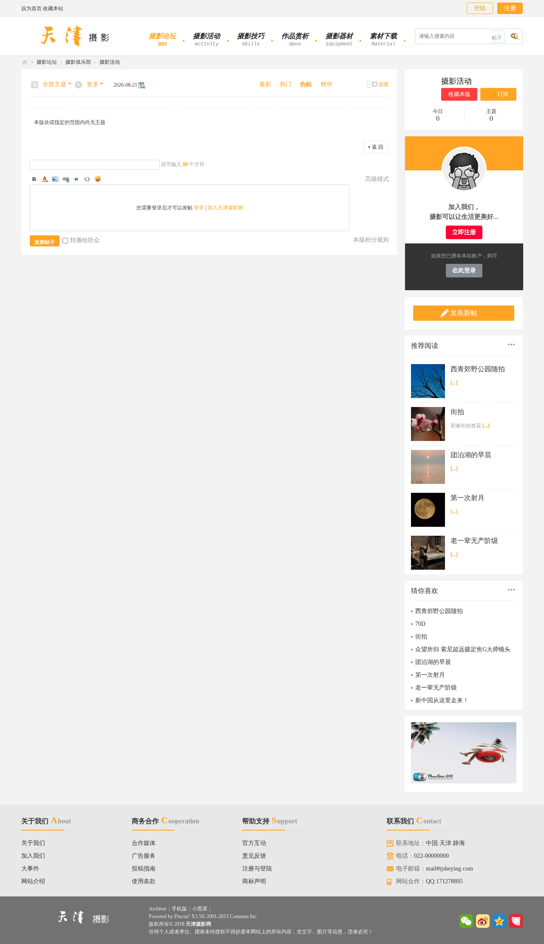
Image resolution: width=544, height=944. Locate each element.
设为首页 (31, 8)
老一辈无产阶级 (474, 540)
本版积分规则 (371, 240)
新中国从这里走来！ (442, 700)
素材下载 (383, 39)
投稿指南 (144, 868)
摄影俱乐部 (78, 62)
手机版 (179, 909)
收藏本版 (459, 94)
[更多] (511, 344)
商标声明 (254, 881)
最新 (265, 84)
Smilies (98, 179)
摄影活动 (206, 39)
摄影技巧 (250, 39)
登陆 (480, 8)
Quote (76, 179)
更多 (93, 84)
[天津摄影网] (75, 36)
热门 (286, 84)
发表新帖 (463, 313)
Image (55, 179)
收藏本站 (53, 8)
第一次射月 (467, 497)
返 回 (377, 147)
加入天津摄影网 (225, 208)
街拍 (457, 411)
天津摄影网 (24, 62)
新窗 (384, 85)
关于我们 (33, 843)
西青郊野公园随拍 (477, 369)
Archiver (158, 909)
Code (87, 179)
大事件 (30, 868)
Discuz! (182, 916)
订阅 (502, 94)
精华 (326, 84)
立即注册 (464, 232)
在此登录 (464, 270)
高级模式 (377, 179)
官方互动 (254, 843)
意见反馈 (254, 856)
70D (420, 624)
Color (44, 179)
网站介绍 (33, 881)
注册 (510, 8)
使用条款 (144, 881)
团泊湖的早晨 (470, 454)
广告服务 (144, 856)
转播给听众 (85, 240)
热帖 (306, 84)
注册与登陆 (257, 868)
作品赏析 (295, 39)
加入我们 (33, 856)
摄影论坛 (162, 39)
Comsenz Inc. (244, 916)
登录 (199, 208)
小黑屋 (199, 909)
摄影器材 (339, 39)
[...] (454, 383)
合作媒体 (144, 843)
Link (66, 179)
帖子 (497, 38)
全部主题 (54, 84)
